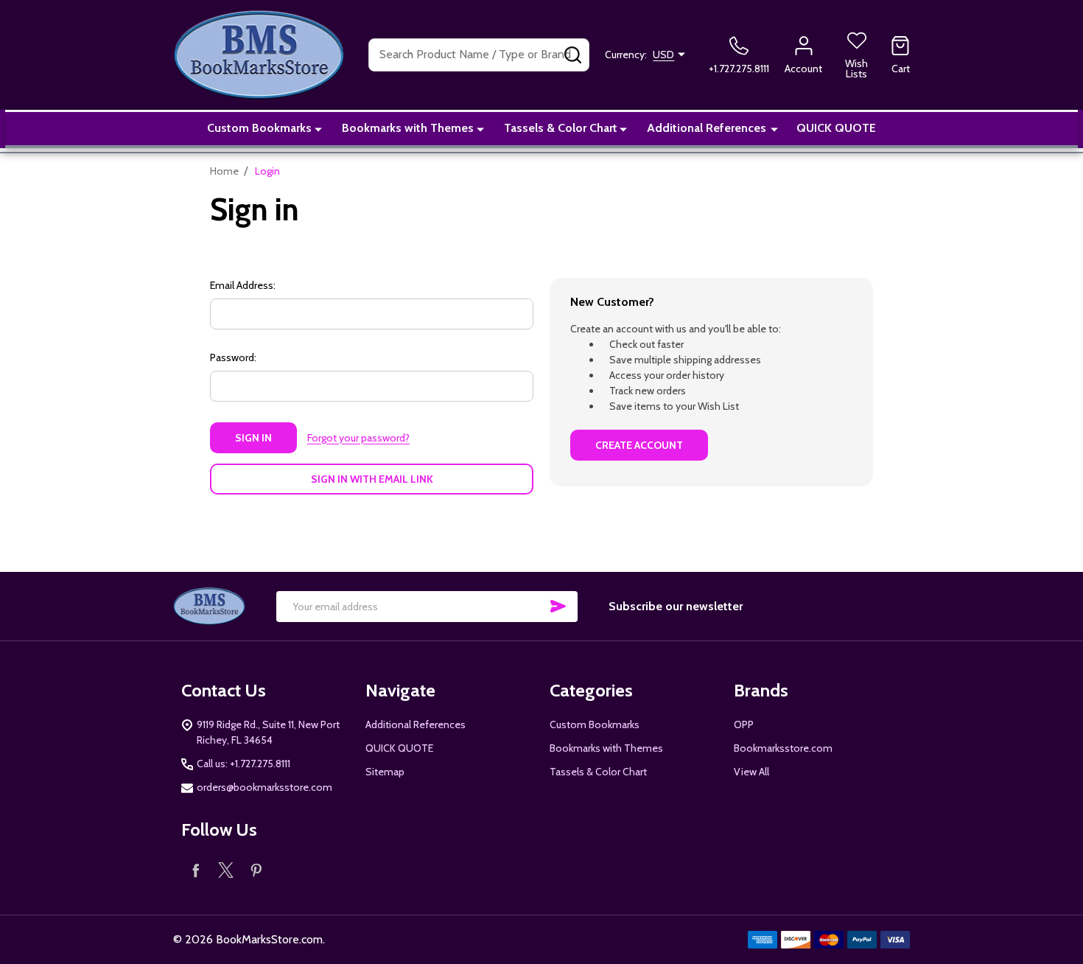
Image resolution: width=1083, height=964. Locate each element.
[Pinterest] (256, 870)
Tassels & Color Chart (560, 128)
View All (751, 771)
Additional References (706, 128)
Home (224, 171)
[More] (318, 128)
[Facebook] (196, 870)
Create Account (639, 445)
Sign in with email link (372, 479)
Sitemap (384, 771)
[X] (226, 870)
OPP (744, 724)
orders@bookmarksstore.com (264, 787)
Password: (233, 357)
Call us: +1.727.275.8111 (243, 763)
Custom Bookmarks (259, 128)
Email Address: (243, 285)
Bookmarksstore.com (783, 748)
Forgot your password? (358, 437)
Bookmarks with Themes (408, 128)
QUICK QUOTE (836, 128)
